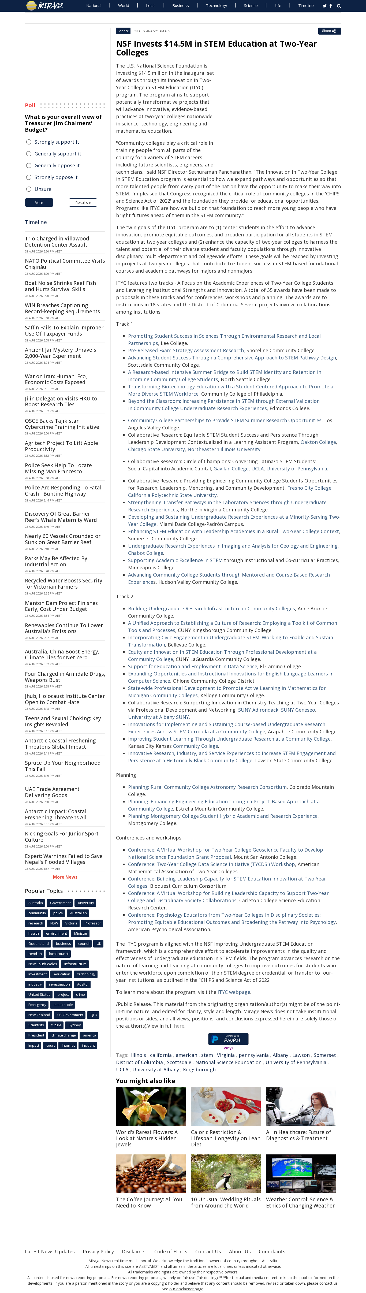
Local (150, 5)
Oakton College (318, 442)
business (63, 943)
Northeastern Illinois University (224, 449)
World (123, 5)
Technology (216, 5)
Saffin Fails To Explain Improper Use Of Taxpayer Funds (64, 330)
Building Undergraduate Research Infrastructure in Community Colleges (211, 608)
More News (65, 877)
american (186, 1055)
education (62, 974)
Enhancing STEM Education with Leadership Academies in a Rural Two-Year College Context (233, 531)
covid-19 (35, 953)
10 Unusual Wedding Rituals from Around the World (226, 1202)
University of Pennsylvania (296, 468)
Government (60, 902)
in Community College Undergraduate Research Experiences (197, 408)
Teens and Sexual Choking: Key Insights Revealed (63, 721)
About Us (240, 1251)
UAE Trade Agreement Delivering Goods (52, 792)
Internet (68, 1045)
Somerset (325, 1055)
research (35, 923)
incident (88, 1045)
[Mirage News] (47, 6)
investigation (59, 984)
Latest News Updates (50, 1251)
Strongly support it (57, 142)
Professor (93, 923)
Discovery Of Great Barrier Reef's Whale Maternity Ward (61, 516)
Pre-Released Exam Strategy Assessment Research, (186, 350)
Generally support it (58, 153)
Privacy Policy (98, 1251)
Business (180, 5)
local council (59, 953)
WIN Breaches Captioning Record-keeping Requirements (62, 308)
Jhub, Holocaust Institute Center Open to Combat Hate (65, 699)
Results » (83, 202)
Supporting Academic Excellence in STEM (175, 560)
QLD (94, 1014)
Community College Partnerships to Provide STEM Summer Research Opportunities (225, 420)
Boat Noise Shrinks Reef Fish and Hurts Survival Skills (60, 286)
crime (80, 994)
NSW (54, 923)
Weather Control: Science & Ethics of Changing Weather (300, 1202)
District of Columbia (139, 1062)
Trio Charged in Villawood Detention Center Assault (57, 241)
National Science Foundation (228, 1062)
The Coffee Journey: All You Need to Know (149, 1202)
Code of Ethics (170, 1251)
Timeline (306, 5)
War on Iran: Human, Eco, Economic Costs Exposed (56, 379)
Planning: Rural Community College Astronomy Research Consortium (207, 787)
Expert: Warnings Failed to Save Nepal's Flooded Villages (64, 859)
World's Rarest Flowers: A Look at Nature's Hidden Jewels (147, 1138)
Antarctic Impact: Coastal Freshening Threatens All (56, 814)
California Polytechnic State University (172, 495)
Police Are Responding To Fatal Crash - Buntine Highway (63, 490)
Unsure (43, 189)
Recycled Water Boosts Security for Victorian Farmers (63, 583)
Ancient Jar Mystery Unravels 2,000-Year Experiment (60, 352)
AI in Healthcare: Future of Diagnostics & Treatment (298, 1135)
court (50, 1045)
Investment (37, 974)
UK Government (70, 1014)
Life (278, 5)
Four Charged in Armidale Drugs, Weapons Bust (65, 676)
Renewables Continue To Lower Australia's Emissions (64, 628)
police (58, 913)
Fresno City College (309, 488)
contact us (328, 1283)
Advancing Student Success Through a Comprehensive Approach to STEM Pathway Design (232, 357)
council (83, 943)
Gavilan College (231, 468)
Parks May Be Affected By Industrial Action (56, 561)
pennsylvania (254, 1055)
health (33, 933)
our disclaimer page (186, 1288)
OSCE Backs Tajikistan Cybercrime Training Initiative (62, 423)
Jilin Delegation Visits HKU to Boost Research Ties (61, 401)
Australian (78, 913)
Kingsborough (199, 1069)
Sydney (75, 1025)
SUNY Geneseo (298, 710)
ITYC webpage (234, 992)
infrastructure (75, 963)
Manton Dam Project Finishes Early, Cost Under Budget (61, 606)
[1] (220, 1277)
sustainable (63, 1004)
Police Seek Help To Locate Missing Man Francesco (58, 468)
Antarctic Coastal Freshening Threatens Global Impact (60, 743)
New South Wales (42, 963)
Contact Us (208, 1251)
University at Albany (155, 1069)
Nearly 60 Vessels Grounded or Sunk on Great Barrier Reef (62, 539)
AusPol (82, 984)
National (93, 5)
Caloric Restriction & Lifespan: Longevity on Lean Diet (225, 1138)
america (89, 1035)
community (37, 913)
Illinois (138, 1055)
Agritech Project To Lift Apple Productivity (61, 446)
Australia (35, 902)
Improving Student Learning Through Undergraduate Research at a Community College (229, 738)
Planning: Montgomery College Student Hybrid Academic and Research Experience (223, 816)
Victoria (71, 923)
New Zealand (39, 1014)
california (161, 1055)
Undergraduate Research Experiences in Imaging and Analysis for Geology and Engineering (233, 546)
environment (56, 933)
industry (35, 984)
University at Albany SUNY (158, 717)
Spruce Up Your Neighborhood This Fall (63, 765)
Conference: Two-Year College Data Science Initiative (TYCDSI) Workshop (211, 864)
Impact (33, 1045)
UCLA (257, 468)
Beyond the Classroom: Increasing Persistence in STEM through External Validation (224, 401)
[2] (224, 1277)
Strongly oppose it (56, 177)
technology (86, 974)
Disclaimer (134, 1251)
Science (251, 5)
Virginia (226, 1055)
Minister (80, 933)
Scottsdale (179, 1062)
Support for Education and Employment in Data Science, (193, 666)
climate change (63, 1035)
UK (99, 943)
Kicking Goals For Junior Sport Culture (62, 836)
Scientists (36, 1025)
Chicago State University (156, 449)
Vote (39, 202)
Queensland (38, 943)
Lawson (301, 1055)
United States (39, 994)
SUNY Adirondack (258, 710)
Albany (280, 1055)
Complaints (272, 1251)
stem (207, 1055)
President (36, 1035)
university (86, 902)
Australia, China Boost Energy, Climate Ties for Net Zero (62, 654)
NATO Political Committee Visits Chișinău (65, 263)
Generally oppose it (57, 165)
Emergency (37, 1004)
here (179, 1026)
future (56, 1025)
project (63, 994)
